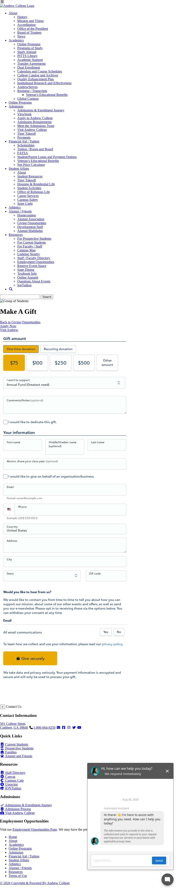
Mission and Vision (30, 21)
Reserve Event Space (31, 266)
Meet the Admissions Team (35, 126)
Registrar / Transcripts (32, 91)
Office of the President (32, 28)
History (22, 17)
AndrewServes (27, 87)
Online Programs (28, 44)
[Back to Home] (17, 6)
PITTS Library (27, 56)
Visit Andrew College (32, 130)
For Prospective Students (34, 238)
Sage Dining (25, 269)
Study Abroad (26, 52)
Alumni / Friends (20, 211)
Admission (16, 106)
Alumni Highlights (30, 231)
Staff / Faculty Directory (33, 258)
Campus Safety (27, 200)
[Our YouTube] (79, 727)
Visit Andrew (9, 330)
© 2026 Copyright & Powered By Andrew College (35, 883)
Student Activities (29, 188)
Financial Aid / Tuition (24, 141)
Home (13, 837)
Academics (16, 40)
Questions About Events (33, 281)
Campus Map (26, 250)
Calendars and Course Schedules (39, 71)
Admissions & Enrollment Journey (40, 110)
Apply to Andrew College (35, 118)
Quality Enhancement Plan (35, 79)
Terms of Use (18, 876)
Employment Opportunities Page (35, 829)
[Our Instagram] (69, 727)
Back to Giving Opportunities (20, 322)
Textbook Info (27, 273)
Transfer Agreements (31, 63)
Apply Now (8, 326)
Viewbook (24, 114)
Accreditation (26, 25)
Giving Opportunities (31, 223)
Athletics (15, 207)
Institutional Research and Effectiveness (44, 83)
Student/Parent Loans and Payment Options (47, 157)
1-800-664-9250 (44, 727)
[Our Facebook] (64, 727)
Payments (23, 137)
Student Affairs (19, 168)
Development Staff (30, 227)
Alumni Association (30, 219)
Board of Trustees (29, 32)
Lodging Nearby (28, 254)
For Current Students (31, 242)
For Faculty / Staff (29, 246)
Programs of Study (30, 48)
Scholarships (26, 145)
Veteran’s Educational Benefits (47, 95)
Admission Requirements (34, 122)
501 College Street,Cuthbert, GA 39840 (14, 725)
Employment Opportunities (35, 262)
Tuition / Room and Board (35, 149)
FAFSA (22, 153)
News (21, 36)
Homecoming (26, 215)
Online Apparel (27, 277)
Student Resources (30, 176)
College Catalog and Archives (37, 75)
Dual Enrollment (28, 67)
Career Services (28, 196)
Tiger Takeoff (26, 133)
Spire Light (25, 203)
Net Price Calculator (31, 165)
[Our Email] (58, 727)
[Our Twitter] (74, 727)
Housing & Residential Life (36, 184)
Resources (16, 235)
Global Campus (28, 98)
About (13, 13)
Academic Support (30, 60)
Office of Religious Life (33, 192)
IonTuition (24, 285)
